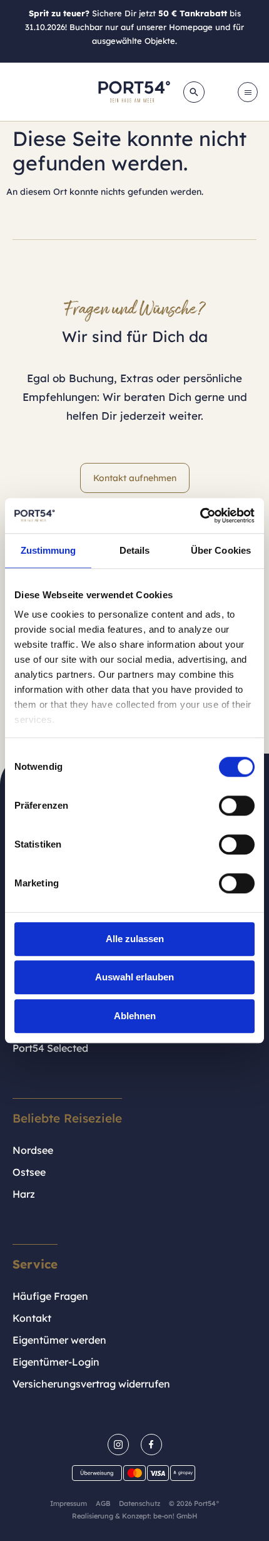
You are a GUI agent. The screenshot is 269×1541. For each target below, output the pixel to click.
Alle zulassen (135, 938)
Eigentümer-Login (56, 1362)
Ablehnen (135, 1015)
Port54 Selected (50, 1048)
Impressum (68, 1503)
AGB (103, 1503)
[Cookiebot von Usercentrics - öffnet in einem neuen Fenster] (200, 515)
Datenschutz (139, 1503)
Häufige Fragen (50, 1296)
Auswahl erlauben (134, 977)
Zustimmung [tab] (48, 550)
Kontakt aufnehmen (134, 478)
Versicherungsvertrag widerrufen (91, 1384)
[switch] (237, 806)
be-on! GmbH (175, 1516)
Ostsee (29, 1172)
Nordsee (33, 1150)
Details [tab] (134, 550)
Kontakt (32, 1318)
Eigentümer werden (59, 1340)
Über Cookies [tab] (221, 550)
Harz (24, 1194)
